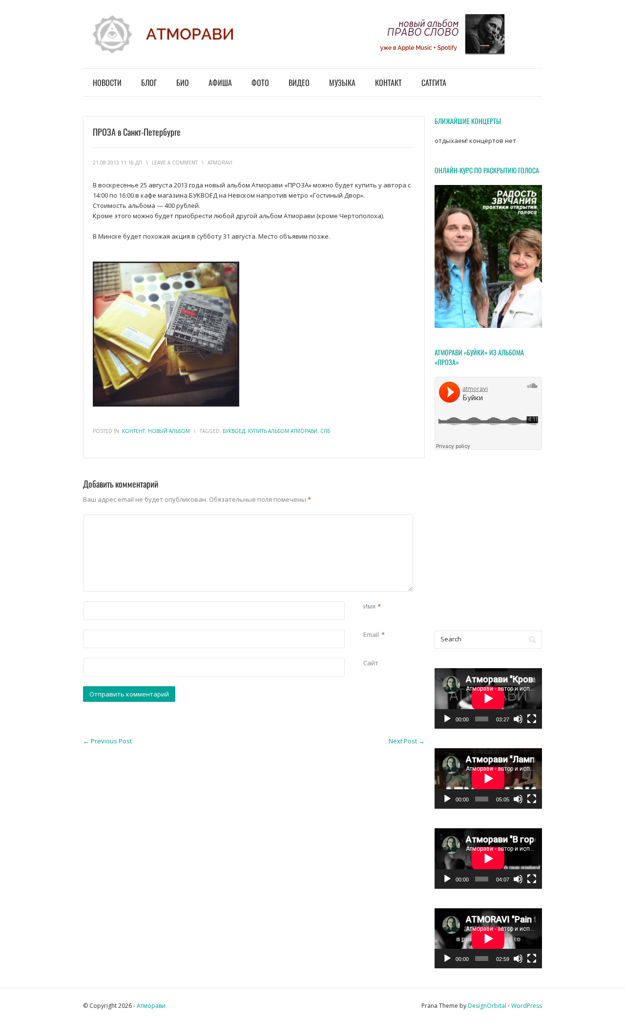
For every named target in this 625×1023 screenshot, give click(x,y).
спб (325, 431)
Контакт (388, 82)
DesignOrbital (487, 1006)
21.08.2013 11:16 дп (117, 162)
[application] (488, 698)
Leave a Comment (175, 162)
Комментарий (365, 519)
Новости (107, 82)
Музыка (342, 82)
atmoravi (220, 162)
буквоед (234, 431)
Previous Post (107, 741)
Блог (149, 82)
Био (182, 82)
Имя (369, 606)
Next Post (407, 741)
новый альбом (169, 431)
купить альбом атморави (282, 431)
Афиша (220, 82)
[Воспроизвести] (447, 719)
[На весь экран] (532, 719)
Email (371, 634)
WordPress (526, 1006)
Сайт (370, 662)
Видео (299, 82)
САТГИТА (433, 82)
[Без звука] (518, 719)
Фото (260, 82)
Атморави (151, 1006)
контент (133, 431)
